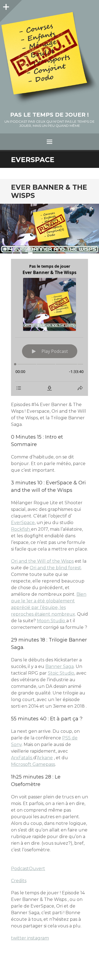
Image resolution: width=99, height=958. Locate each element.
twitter (19, 938)
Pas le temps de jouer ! (49, 114)
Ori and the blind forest (55, 567)
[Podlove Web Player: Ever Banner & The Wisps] (49, 327)
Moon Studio (51, 620)
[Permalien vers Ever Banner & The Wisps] (49, 228)
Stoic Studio (61, 673)
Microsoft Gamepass (33, 764)
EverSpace (23, 522)
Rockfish (21, 529)
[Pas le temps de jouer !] (49, 58)
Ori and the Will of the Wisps (42, 561)
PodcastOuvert (28, 868)
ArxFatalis (22, 757)
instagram (38, 938)
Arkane (45, 757)
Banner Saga (59, 666)
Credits (18, 880)
